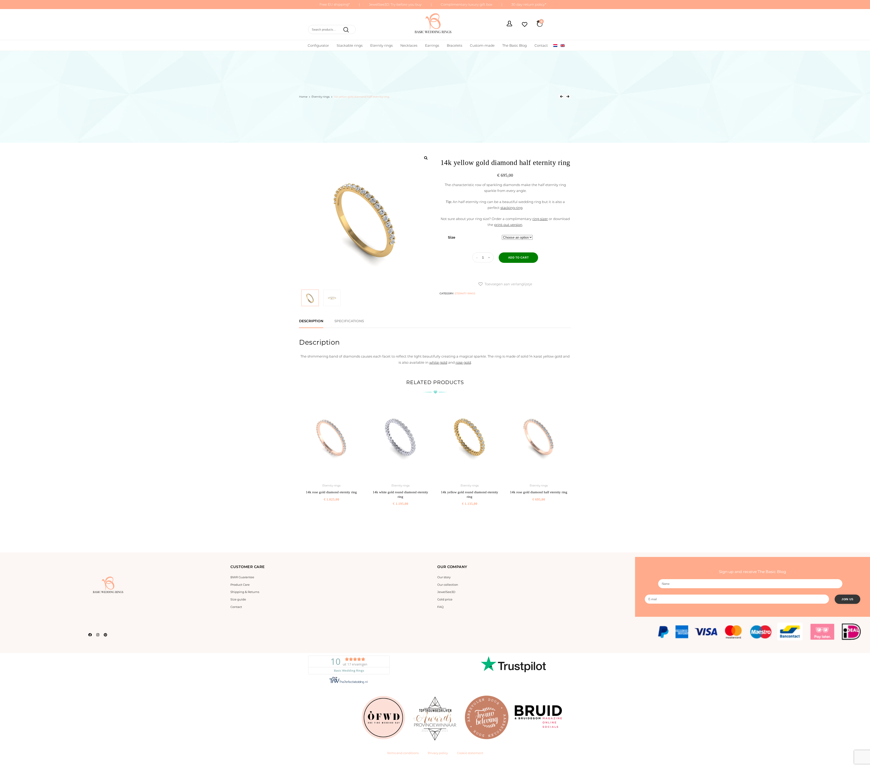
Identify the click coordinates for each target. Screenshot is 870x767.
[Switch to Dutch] (555, 45)
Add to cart (518, 257)
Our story (444, 577)
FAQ (440, 607)
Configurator (318, 45)
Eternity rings (381, 45)
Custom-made (482, 45)
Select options (331, 509)
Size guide (238, 599)
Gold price (444, 599)
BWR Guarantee (242, 577)
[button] (505, 284)
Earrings (432, 45)
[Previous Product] (561, 96)
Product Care (240, 584)
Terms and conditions (403, 753)
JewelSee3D (446, 592)
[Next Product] (568, 96)
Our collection (447, 584)
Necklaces (408, 45)
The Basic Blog (514, 45)
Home (303, 96)
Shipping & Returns (244, 592)
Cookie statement (470, 753)
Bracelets (454, 45)
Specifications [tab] (349, 321)
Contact (541, 45)
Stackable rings (349, 45)
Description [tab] (311, 321)
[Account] (509, 24)
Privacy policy (438, 753)
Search (345, 30)
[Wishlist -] (524, 25)
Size (451, 237)
